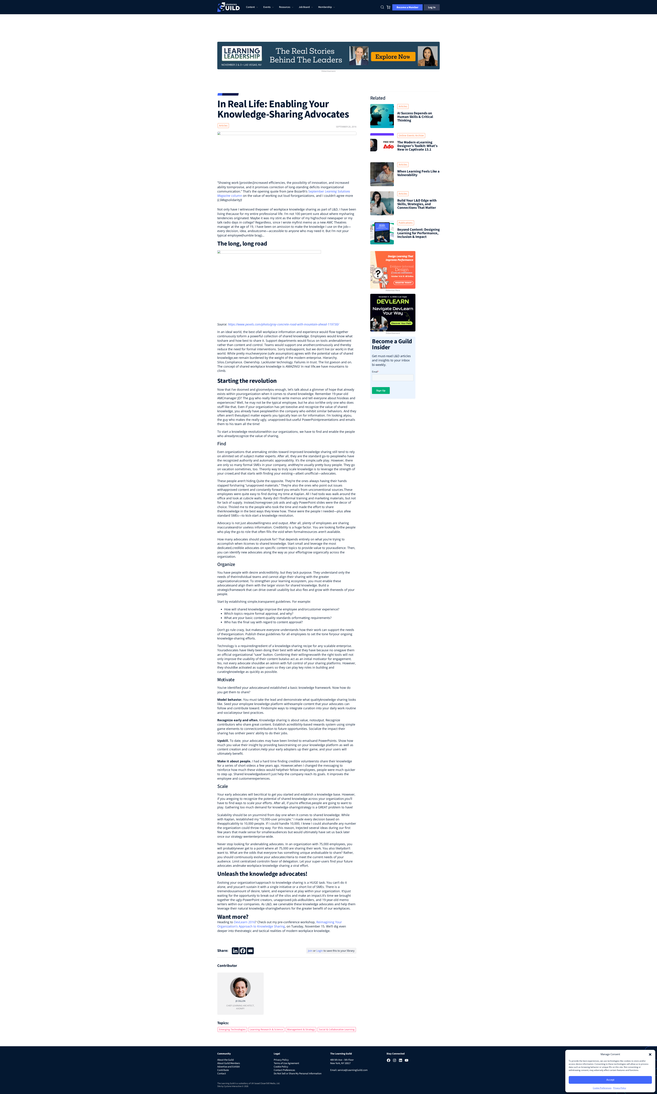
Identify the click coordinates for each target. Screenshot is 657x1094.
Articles (223, 125)
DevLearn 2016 (244, 922)
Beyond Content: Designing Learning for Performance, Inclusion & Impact (418, 233)
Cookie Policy (281, 1067)
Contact (221, 1073)
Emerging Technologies (232, 1029)
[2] (392, 312)
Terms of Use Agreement (286, 1063)
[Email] (250, 950)
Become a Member (407, 7)
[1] (328, 55)
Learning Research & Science (266, 1029)
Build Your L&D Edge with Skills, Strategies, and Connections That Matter (417, 204)
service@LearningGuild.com (353, 1070)
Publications (406, 222)
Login (319, 950)
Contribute (223, 1070)
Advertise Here (393, 290)
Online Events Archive (411, 135)
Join (310, 950)
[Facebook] (242, 950)
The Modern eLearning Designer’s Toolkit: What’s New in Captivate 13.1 (417, 146)
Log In (431, 7)
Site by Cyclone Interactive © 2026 (232, 1086)
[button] (650, 1054)
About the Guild (225, 1060)
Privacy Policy (619, 1087)
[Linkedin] (235, 950)
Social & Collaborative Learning (337, 1029)
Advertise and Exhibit (228, 1067)
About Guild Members (228, 1063)
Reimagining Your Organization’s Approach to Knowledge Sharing (279, 924)
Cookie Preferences (602, 1087)
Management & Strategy (301, 1029)
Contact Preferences (284, 1070)
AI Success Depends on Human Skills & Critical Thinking (415, 117)
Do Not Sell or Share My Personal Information (297, 1073)
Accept (610, 1079)
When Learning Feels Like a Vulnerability (418, 173)
